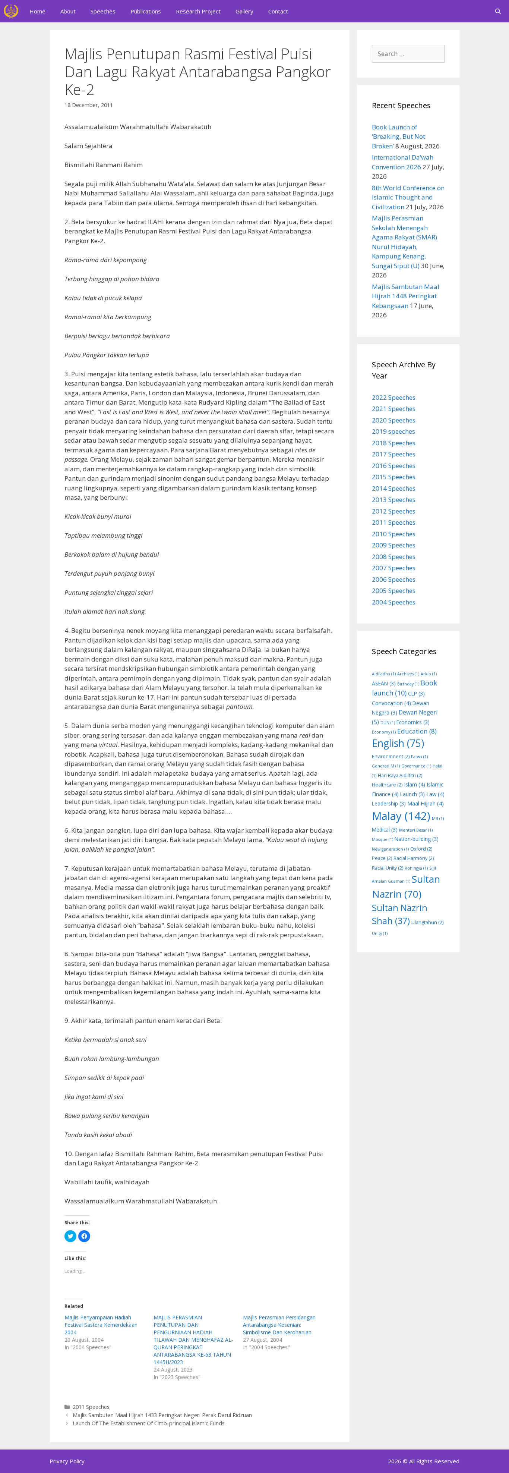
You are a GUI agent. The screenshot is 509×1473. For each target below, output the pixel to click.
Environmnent (391, 756)
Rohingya (416, 868)
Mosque (382, 839)
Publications (145, 11)
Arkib (429, 673)
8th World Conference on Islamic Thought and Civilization (408, 197)
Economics (413, 722)
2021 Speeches (393, 408)
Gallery (244, 11)
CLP (416, 693)
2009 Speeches (393, 545)
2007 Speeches (393, 567)
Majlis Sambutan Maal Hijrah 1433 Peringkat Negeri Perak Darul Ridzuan (162, 1415)
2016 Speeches (393, 465)
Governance (416, 766)
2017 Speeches (393, 454)
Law (435, 794)
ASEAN (384, 683)
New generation (390, 849)
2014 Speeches (393, 488)
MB (438, 818)
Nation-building (417, 838)
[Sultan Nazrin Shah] (11, 11)
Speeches (103, 11)
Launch (412, 794)
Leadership (389, 803)
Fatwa (419, 756)
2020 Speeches (393, 420)
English (398, 743)
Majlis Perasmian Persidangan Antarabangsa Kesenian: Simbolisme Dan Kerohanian (279, 1325)
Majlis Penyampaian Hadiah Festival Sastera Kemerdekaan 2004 (100, 1325)
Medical (385, 829)
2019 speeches (393, 431)
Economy (384, 732)
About (68, 11)
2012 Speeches (393, 511)
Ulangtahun (427, 922)
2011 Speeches (91, 1406)
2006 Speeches (393, 579)
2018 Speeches (393, 443)
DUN (387, 722)
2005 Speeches (393, 590)
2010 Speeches (393, 534)
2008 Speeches (393, 556)
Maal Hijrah (425, 803)
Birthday (408, 684)
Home (37, 11)
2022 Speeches (393, 397)
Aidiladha (384, 673)
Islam (414, 784)
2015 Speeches (393, 476)
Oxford (421, 849)
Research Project (198, 11)
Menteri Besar (416, 830)
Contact (278, 11)
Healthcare (387, 785)
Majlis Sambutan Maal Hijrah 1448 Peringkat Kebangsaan (405, 296)
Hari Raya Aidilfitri (400, 775)
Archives (408, 673)
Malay (401, 815)
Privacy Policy (67, 1461)
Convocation (391, 703)
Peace (382, 858)
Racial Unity (387, 868)
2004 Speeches (393, 602)
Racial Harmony (413, 858)
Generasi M (386, 766)
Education (417, 731)
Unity (380, 933)
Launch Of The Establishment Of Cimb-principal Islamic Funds (149, 1423)
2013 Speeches (393, 499)
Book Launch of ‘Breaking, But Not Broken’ (398, 136)
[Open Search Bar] (498, 11)
